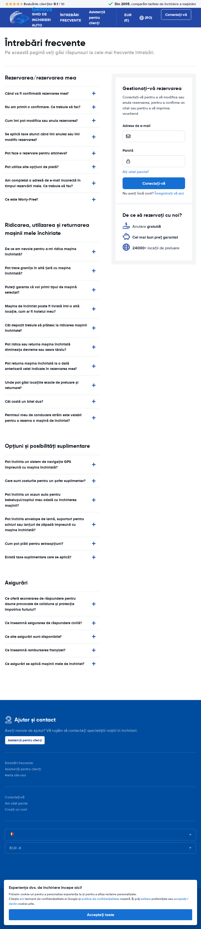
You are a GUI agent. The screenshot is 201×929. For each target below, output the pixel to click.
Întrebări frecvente (19, 763)
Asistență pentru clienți (97, 17)
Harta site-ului (15, 775)
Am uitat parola (16, 803)
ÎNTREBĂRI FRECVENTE (70, 17)
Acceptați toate (100, 915)
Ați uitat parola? (136, 172)
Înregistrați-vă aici (169, 193)
